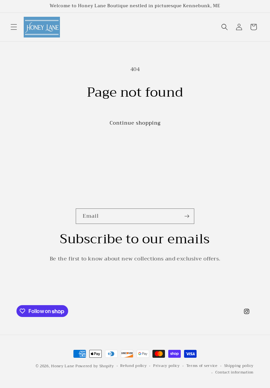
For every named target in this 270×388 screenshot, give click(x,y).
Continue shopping (135, 123)
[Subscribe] (186, 216)
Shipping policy (239, 366)
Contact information (234, 373)
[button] (14, 27)
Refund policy (133, 366)
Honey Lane (62, 366)
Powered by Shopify (94, 366)
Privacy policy (166, 366)
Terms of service (202, 366)
